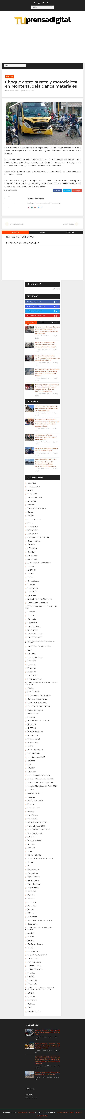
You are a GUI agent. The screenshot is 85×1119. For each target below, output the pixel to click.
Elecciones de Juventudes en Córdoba (40, 642)
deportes (32, 595)
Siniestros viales (35, 969)
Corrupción (33, 559)
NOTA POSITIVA (35, 855)
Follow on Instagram (35, 306)
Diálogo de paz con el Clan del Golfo (41, 607)
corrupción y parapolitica (39, 563)
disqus (42, 232)
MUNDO (31, 837)
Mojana (31, 812)
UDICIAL (32, 993)
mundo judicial (34, 841)
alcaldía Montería (36, 498)
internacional (34, 739)
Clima (30, 523)
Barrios (31, 505)
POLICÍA (32, 895)
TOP (42, 323)
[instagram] (34, 2)
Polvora (31, 909)
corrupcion (33, 556)
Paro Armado (34, 877)
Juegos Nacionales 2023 (39, 775)
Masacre (31, 797)
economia (32, 612)
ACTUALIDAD (34, 487)
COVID (31, 566)
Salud (30, 948)
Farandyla (32, 672)
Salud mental (34, 951)
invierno (31, 761)
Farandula (32, 664)
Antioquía (32, 501)
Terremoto (32, 984)
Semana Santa (34, 962)
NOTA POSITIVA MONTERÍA (40, 859)
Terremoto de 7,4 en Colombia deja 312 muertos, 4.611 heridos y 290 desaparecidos (46, 408)
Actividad (32, 483)
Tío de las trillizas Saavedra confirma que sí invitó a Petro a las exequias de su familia (47, 358)
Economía (32, 615)
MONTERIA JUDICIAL (38, 822)
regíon (31, 940)
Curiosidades (33, 581)
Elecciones (33, 630)
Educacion (32, 619)
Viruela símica (34, 1011)
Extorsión (32, 661)
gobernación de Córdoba (39, 695)
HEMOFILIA (33, 714)
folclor (31, 688)
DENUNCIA (33, 588)
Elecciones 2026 (35, 637)
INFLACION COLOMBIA (38, 721)
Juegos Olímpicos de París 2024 (43, 786)
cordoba (31, 545)
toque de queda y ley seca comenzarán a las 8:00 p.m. (39, 988)
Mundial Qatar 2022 (37, 826)
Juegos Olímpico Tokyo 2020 (41, 783)
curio (30, 577)
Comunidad (33, 534)
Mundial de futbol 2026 (39, 830)
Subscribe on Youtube (35, 315)
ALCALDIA (32, 494)
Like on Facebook (33, 301)
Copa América (34, 541)
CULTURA (32, 570)
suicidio (31, 977)
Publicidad (32, 917)
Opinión (31, 862)
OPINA (54, 323)
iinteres (31, 717)
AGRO (30, 490)
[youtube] (39, 2)
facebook (58, 190)
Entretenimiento (35, 657)
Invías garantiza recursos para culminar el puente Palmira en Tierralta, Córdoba (47, 1046)
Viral (30, 1008)
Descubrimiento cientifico (40, 599)
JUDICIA (31, 768)
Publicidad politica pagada (40, 920)
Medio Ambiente (35, 801)
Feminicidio (33, 675)
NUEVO (31, 323)
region (31, 933)
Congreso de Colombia (38, 537)
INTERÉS (32, 728)
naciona (31, 844)
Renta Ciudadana (35, 944)
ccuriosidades (34, 519)
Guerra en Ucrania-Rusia (39, 706)
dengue (31, 585)
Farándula (32, 668)
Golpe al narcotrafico (37, 699)
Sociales (31, 973)
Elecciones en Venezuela (39, 646)
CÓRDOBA (32, 548)
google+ (78, 190)
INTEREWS (33, 735)
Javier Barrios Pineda (11, 90)
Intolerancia (33, 743)
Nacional (32, 848)
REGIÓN (31, 937)
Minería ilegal (34, 808)
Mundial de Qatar (36, 833)
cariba (30, 512)
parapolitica (33, 873)
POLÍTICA (32, 906)
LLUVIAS (32, 790)
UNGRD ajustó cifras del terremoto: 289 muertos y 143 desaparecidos (45, 437)
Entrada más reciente (16, 224)
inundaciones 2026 (36, 757)
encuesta (32, 654)
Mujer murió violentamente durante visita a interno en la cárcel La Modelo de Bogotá (45, 345)
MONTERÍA (9, 77)
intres (30, 746)
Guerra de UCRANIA (37, 703)
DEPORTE (32, 592)
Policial (31, 899)
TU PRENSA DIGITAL (26, 1112)
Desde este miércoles (38, 603)
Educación (32, 623)
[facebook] (47, 2)
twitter (68, 190)
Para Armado (34, 870)
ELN (30, 650)
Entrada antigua (68, 224)
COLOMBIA (33, 527)
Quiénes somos (31, 1098)
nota (30, 851)
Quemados (33, 924)
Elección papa (34, 626)
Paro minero (33, 880)
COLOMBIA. (33, 530)
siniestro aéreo (35, 966)
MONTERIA (33, 815)
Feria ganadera (34, 679)
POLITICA (32, 902)
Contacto (28, 1095)
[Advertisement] (42, 43)
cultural (31, 574)
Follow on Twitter (34, 311)
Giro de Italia (34, 692)
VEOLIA (31, 1004)
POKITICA (32, 891)
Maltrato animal (35, 793)
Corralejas (32, 552)
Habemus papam (35, 710)
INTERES (32, 724)
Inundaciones (34, 753)
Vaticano (32, 997)
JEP (29, 764)
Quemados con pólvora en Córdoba (38, 928)
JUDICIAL (32, 772)
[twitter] (43, 2)
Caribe (30, 516)
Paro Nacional (34, 884)
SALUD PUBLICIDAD (37, 955)
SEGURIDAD (33, 959)
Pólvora (31, 913)
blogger (15, 232)
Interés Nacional (35, 732)
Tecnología (33, 980)
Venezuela (32, 1000)
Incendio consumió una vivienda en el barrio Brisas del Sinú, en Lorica (47, 1032)
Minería (31, 804)
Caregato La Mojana (37, 508)
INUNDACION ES (35, 750)
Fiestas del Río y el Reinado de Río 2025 (41, 684)
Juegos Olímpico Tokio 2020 (41, 779)
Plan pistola (33, 888)
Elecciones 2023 (35, 634)
